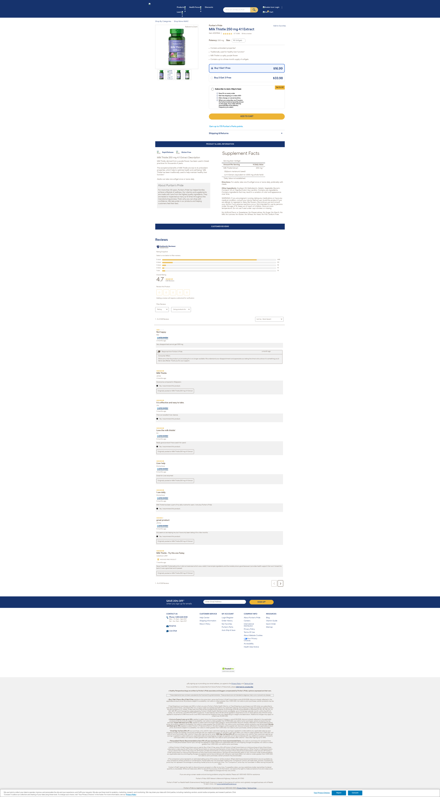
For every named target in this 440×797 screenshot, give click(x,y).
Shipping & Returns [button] (218, 134)
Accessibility (249, 644)
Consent (355, 793)
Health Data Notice (251, 647)
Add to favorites (279, 26)
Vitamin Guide (271, 621)
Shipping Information (208, 621)
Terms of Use (248, 683)
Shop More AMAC (181, 21)
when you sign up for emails (179, 602)
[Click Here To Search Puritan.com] (254, 10)
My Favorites (227, 624)
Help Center (204, 618)
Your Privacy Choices (250, 640)
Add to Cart (246, 116)
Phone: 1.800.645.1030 (178, 617)
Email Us (172, 626)
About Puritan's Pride (252, 618)
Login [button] (277, 7)
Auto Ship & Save (228, 630)
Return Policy (205, 624)
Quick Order (271, 624)
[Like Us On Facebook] (214, 654)
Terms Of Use (249, 632)
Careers (247, 621)
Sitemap (269, 627)
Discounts (209, 7)
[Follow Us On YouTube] (225, 654)
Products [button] (180, 7)
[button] (210, 671)
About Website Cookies (253, 635)
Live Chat (173, 631)
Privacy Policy (249, 629)
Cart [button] (270, 12)
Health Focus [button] (194, 7)
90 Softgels (237, 40)
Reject (338, 793)
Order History (227, 621)
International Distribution (249, 625)
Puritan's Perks (227, 627)
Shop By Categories (163, 21)
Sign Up (261, 602)
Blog (268, 618)
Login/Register (227, 618)
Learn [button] (179, 12)
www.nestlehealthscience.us (226, 784)
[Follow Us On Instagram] (220, 654)
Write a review (247, 33)
